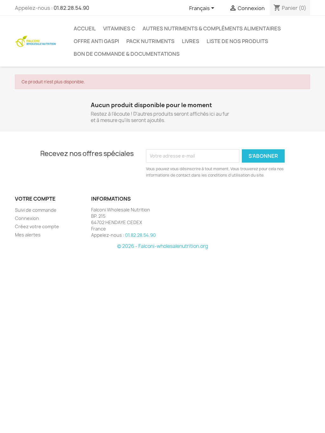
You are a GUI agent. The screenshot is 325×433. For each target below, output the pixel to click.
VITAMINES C (119, 28)
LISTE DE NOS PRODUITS (237, 41)
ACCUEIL (85, 28)
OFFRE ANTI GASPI (96, 41)
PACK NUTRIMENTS (150, 41)
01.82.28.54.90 (71, 7)
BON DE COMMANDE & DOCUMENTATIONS (127, 53)
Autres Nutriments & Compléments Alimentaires (212, 28)
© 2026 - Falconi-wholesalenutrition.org (162, 246)
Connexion (27, 218)
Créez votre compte (37, 226)
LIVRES (190, 41)
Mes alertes (28, 235)
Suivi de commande (35, 210)
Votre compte (35, 198)
